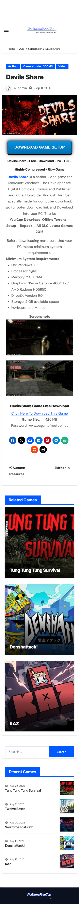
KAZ (14, 723)
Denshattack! (24, 646)
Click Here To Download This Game (39, 413)
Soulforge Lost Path (19, 827)
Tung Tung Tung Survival (35, 570)
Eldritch (60, 468)
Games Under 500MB (38, 66)
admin (22, 88)
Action (13, 66)
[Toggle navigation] (6, 30)
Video (62, 66)
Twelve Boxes (15, 809)
